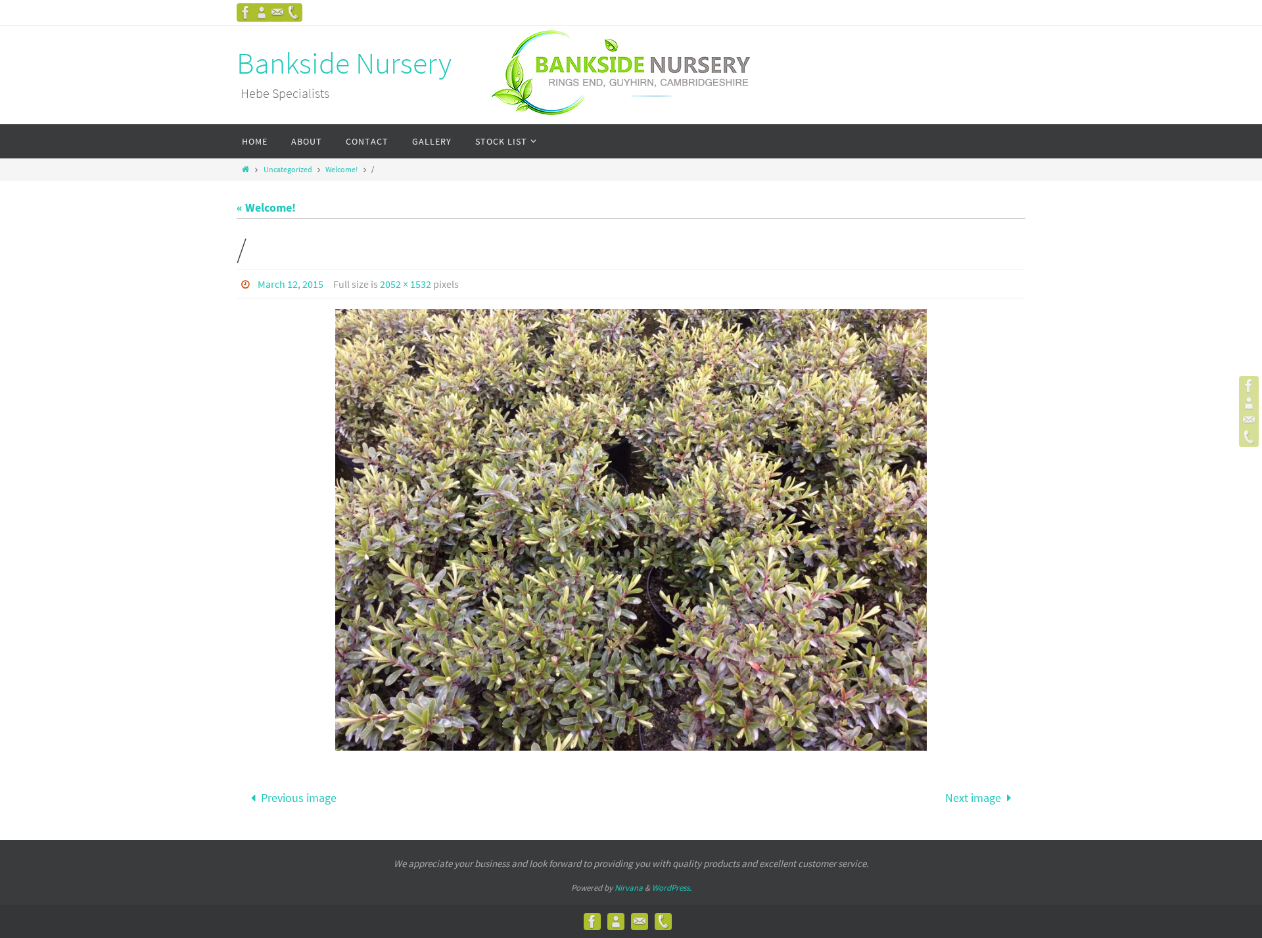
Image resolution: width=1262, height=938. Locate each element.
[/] (631, 530)
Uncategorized (288, 169)
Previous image (299, 797)
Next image (973, 797)
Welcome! (341, 169)
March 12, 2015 (290, 284)
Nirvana (629, 887)
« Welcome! (266, 207)
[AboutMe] (261, 12)
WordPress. (671, 887)
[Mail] (277, 12)
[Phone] (293, 12)
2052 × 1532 (405, 284)
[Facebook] (246, 12)
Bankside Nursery (344, 63)
